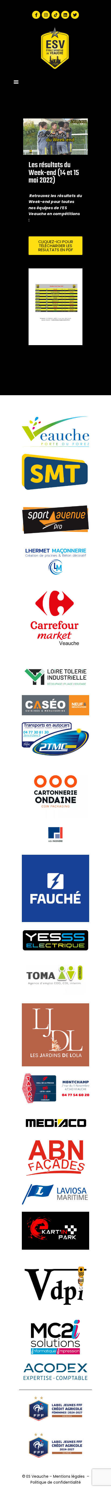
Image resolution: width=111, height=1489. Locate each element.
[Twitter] (75, 15)
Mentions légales (69, 1476)
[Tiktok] (55, 15)
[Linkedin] (65, 15)
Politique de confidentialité (55, 1482)
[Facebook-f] (36, 15)
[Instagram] (46, 15)
